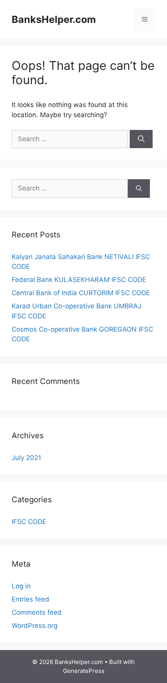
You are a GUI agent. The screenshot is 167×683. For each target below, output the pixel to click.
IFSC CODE (29, 522)
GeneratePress (83, 670)
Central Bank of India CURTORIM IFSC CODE (81, 293)
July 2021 (26, 458)
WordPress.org (34, 625)
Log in (21, 586)
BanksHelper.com (54, 19)
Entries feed (30, 599)
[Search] (141, 139)
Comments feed (37, 612)
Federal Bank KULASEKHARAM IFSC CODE (79, 280)
